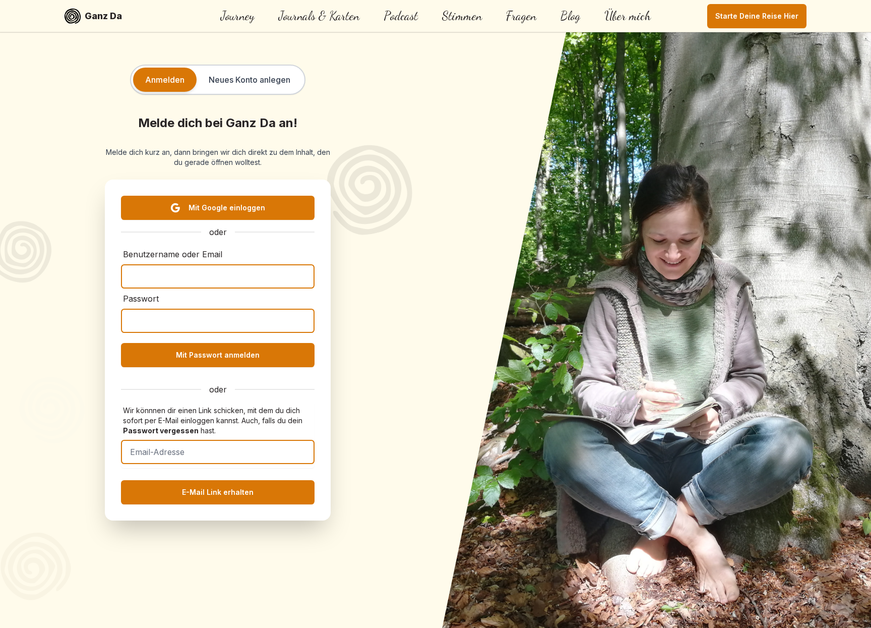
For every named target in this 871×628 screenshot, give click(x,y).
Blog (570, 16)
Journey (238, 16)
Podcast (401, 16)
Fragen (521, 16)
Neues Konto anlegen (249, 80)
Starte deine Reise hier (756, 16)
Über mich (627, 16)
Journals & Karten (319, 16)
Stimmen (462, 16)
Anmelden (164, 80)
